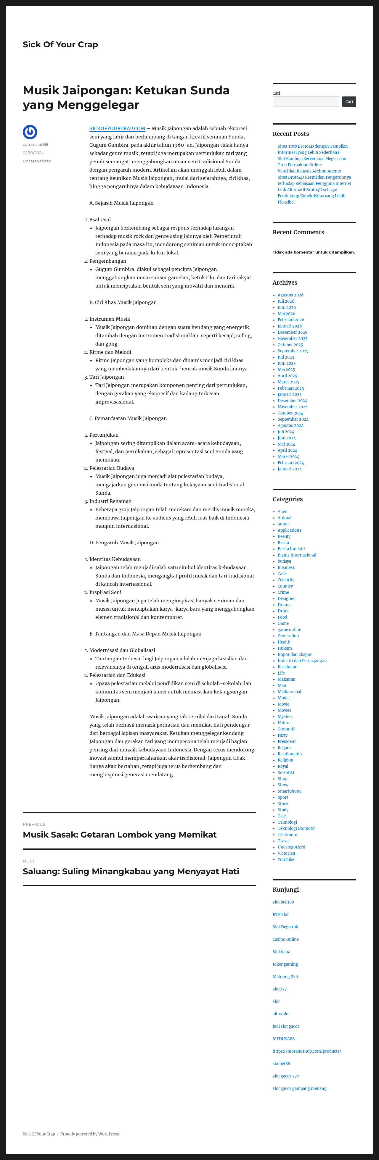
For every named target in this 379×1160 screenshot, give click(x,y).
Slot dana (281, 951)
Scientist (286, 772)
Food (282, 617)
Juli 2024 (286, 431)
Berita (283, 542)
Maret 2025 (288, 382)
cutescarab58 (35, 144)
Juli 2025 (286, 357)
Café (282, 573)
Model (284, 698)
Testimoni (287, 834)
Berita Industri (291, 548)
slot (276, 1001)
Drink (283, 611)
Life (281, 673)
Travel (284, 840)
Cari (276, 93)
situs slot (281, 1014)
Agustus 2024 (290, 425)
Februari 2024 (291, 462)
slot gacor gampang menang (300, 1088)
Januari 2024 (290, 469)
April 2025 (287, 375)
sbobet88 (281, 1063)
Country (285, 586)
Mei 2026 (287, 313)
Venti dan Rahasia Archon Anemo (309, 171)
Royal (283, 766)
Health (284, 642)
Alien (283, 511)
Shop (283, 778)
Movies (284, 710)
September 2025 (293, 351)
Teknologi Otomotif (296, 828)
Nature (284, 722)
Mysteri (285, 716)
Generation (288, 635)
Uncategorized (37, 161)
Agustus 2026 (291, 295)
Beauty (284, 536)
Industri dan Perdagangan (302, 660)
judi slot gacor (286, 1026)
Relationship (290, 753)
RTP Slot (281, 914)
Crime (283, 592)
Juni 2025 (287, 363)
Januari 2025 (290, 394)
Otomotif (286, 729)
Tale (282, 816)
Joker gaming (285, 964)
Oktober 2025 (290, 344)
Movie (283, 704)
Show (283, 785)
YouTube (286, 859)
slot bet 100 (283, 902)
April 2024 (287, 450)
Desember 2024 (292, 400)
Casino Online (286, 939)
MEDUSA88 (284, 1038)
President (287, 741)
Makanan (287, 679)
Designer (286, 598)
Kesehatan (288, 666)
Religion (285, 760)
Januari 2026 (290, 326)
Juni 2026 (287, 307)
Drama (284, 604)
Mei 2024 (286, 444)
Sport (283, 797)
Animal (284, 517)
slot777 (280, 989)
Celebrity (286, 580)
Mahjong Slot (285, 976)
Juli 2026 (286, 301)
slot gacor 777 (286, 1076)
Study (283, 809)
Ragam (284, 747)
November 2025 (293, 338)
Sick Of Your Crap (60, 44)
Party (283, 735)
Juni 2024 (287, 438)
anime (284, 524)
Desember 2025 (292, 332)
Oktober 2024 (290, 413)
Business (286, 567)
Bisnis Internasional (297, 555)
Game (283, 623)
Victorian (286, 853)
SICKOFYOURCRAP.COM (117, 128)
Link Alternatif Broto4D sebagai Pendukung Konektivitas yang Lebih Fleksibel (312, 196)
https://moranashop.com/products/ (307, 1051)
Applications (289, 530)
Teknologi (287, 822)
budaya (284, 561)
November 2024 (293, 406)
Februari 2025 (291, 388)
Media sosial (289, 691)
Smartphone (289, 791)
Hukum (285, 648)
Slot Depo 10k (285, 927)
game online (289, 629)
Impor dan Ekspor (295, 654)
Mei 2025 (286, 369)
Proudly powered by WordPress (89, 1134)
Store (283, 803)
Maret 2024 (288, 456)
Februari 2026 (291, 319)
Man (282, 685)
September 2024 (293, 419)
